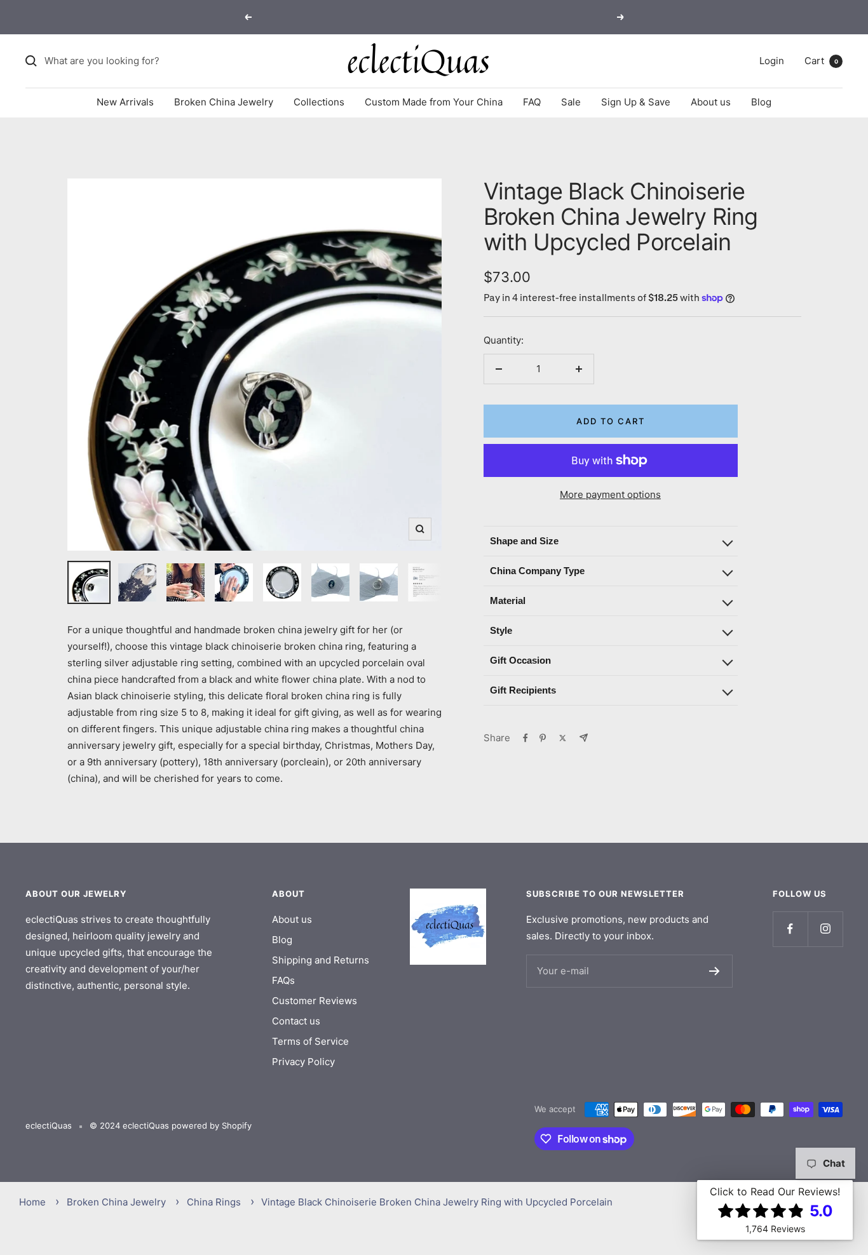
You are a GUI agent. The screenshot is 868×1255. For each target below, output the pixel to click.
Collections (319, 102)
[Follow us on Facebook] (790, 928)
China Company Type (537, 570)
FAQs (283, 980)
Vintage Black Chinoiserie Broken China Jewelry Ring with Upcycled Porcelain (437, 1202)
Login (771, 61)
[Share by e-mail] (584, 738)
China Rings (214, 1202)
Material (508, 600)
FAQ (532, 102)
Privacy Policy (303, 1062)
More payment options (610, 494)
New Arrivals (125, 102)
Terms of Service (310, 1041)
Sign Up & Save (635, 102)
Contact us (296, 1021)
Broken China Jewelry (223, 102)
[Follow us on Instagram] (825, 928)
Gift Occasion (520, 660)
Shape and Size (524, 540)
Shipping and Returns (320, 960)
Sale (571, 102)
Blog (761, 102)
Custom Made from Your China (434, 102)
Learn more (485, 16)
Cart (821, 61)
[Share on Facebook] (525, 738)
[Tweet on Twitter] (562, 738)
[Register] (714, 971)
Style (501, 630)
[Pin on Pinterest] (542, 738)
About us (711, 102)
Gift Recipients (523, 690)
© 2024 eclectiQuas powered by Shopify (171, 1125)
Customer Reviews (314, 1001)
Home (32, 1202)
